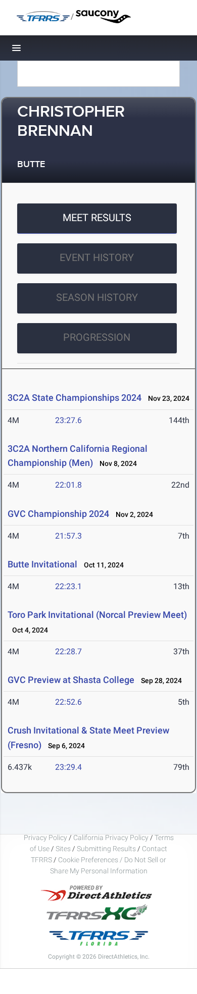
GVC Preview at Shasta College (71, 679)
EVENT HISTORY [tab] (97, 257)
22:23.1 (68, 586)
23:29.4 (68, 767)
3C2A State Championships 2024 (74, 397)
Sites (63, 849)
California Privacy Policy (111, 837)
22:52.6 (68, 702)
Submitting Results (106, 849)
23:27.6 (68, 420)
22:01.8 (68, 485)
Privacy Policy (45, 837)
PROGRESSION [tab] (96, 337)
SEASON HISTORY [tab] (97, 297)
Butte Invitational (43, 564)
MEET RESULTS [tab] (97, 218)
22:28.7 (68, 651)
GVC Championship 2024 (58, 513)
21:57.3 (68, 536)
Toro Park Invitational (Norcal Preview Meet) (97, 614)
